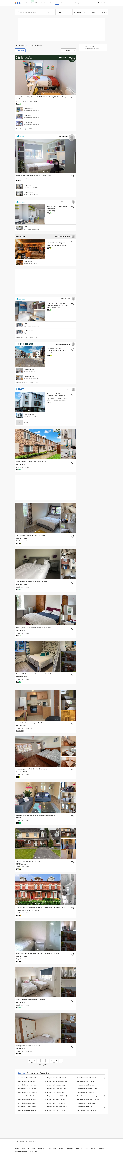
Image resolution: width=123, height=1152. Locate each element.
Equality (61, 1148)
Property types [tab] (32, 1073)
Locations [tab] (21, 1073)
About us (17, 1148)
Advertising (94, 1148)
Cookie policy (41, 1148)
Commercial (69, 3)
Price (59, 12)
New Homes (44, 3)
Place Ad (100, 3)
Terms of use (25, 1148)
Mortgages (78, 3)
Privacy (33, 1148)
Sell (62, 3)
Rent (51, 3)
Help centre (102, 1148)
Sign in (106, 3)
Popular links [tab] (44, 1073)
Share (57, 3)
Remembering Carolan (82, 1148)
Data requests (69, 1148)
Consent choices (52, 1148)
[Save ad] (72, 98)
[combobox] (35, 12)
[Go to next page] (61, 1061)
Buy (27, 3)
